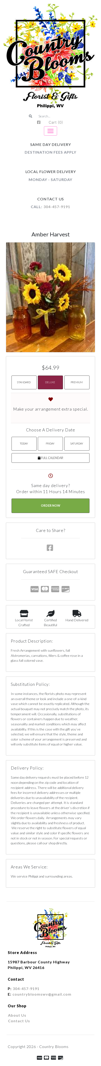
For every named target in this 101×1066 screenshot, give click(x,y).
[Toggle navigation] (50, 131)
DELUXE (50, 382)
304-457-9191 (56, 206)
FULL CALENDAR (51, 458)
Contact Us (19, 1021)
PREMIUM (77, 382)
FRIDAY (50, 443)
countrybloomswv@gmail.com (41, 994)
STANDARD (24, 382)
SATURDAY (76, 443)
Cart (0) (56, 122)
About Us (17, 1015)
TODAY (24, 443)
